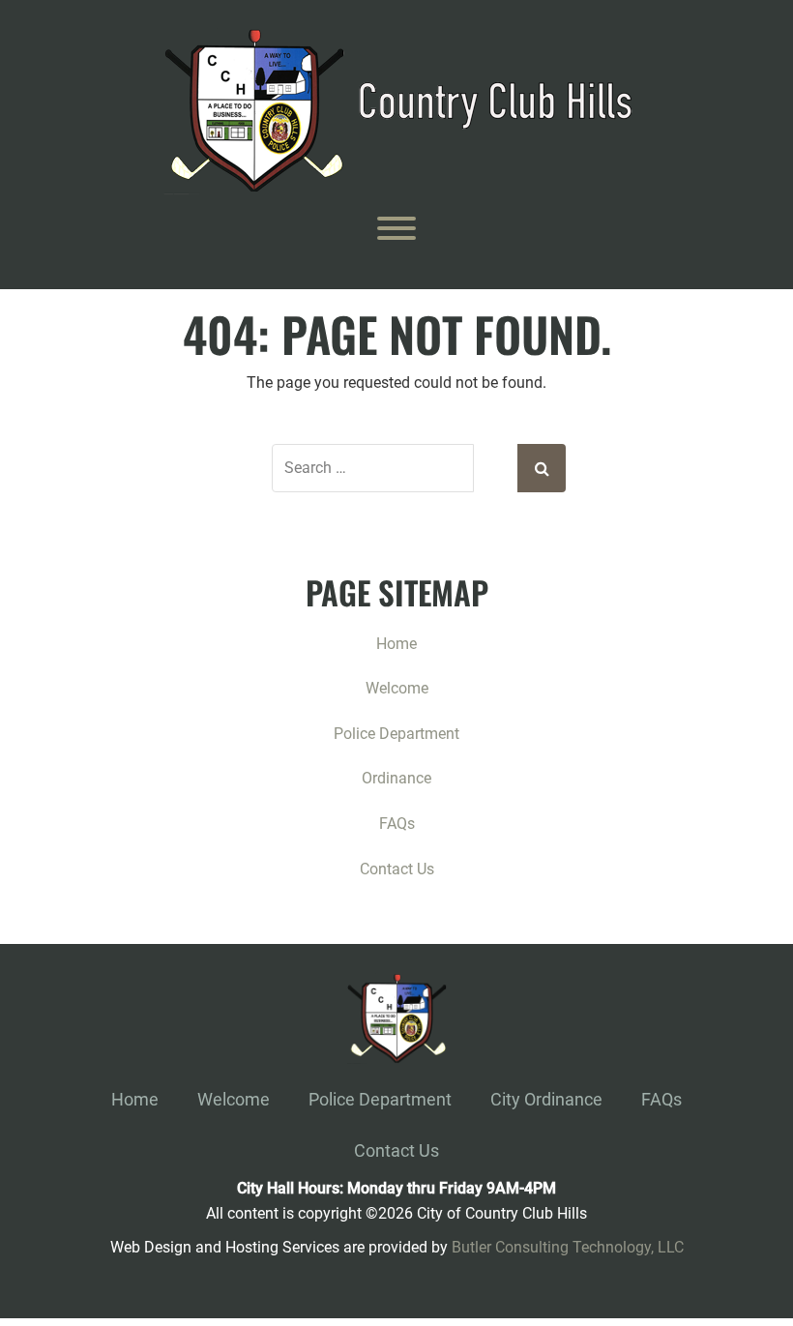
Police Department (396, 733)
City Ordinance (546, 1099)
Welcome (397, 688)
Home (396, 643)
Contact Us (397, 869)
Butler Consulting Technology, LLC (568, 1247)
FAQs (397, 823)
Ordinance (396, 778)
